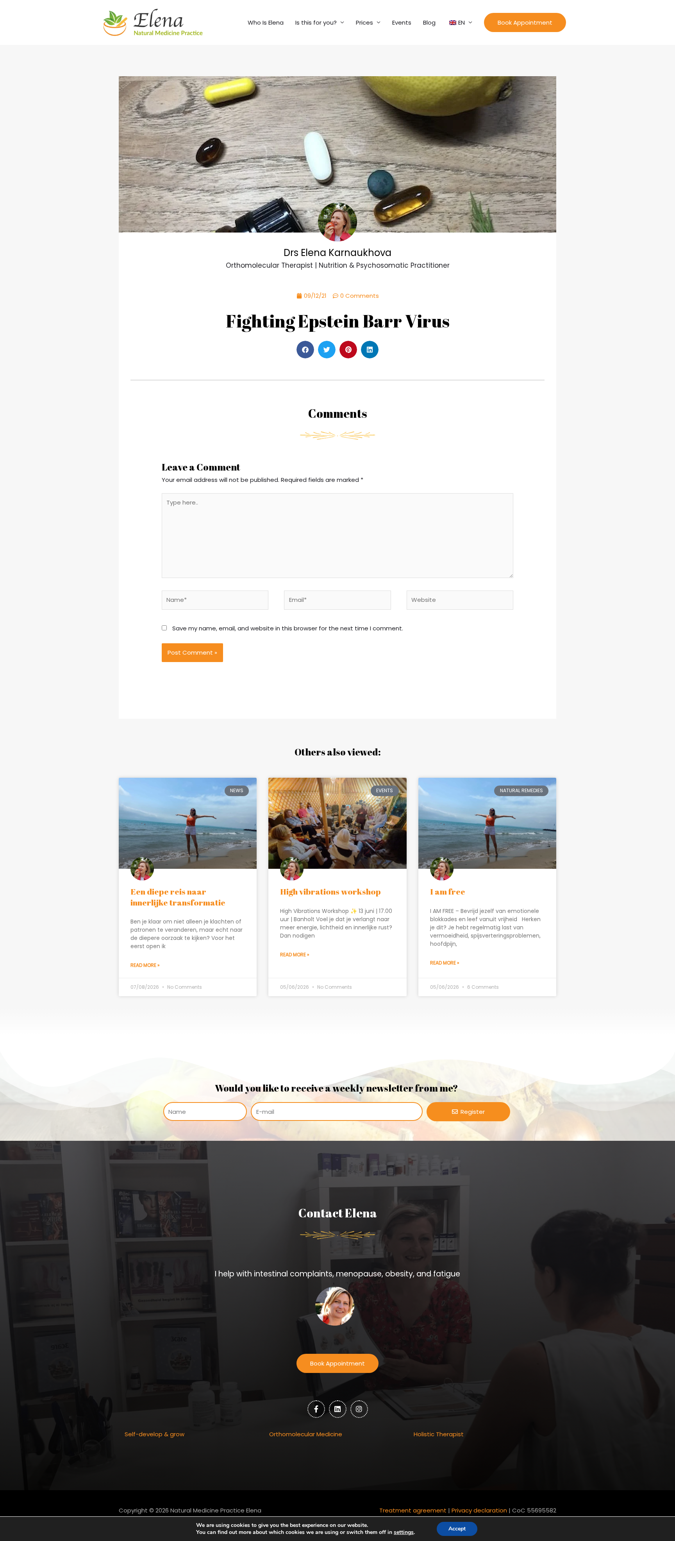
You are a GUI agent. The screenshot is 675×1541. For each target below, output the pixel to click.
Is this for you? (316, 22)
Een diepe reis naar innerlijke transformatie (177, 896)
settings (404, 1532)
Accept (457, 1528)
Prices (364, 22)
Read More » (145, 965)
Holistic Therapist (439, 1434)
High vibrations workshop (330, 891)
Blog (429, 22)
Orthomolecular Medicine (305, 1434)
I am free (447, 891)
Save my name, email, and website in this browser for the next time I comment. (287, 628)
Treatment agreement (412, 1510)
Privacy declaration (479, 1510)
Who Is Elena (266, 22)
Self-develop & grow (154, 1434)
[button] (525, 22)
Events (401, 22)
